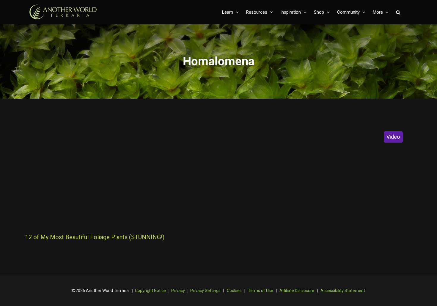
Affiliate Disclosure (296, 290)
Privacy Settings (205, 290)
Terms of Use (260, 290)
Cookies (234, 290)
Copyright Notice (150, 290)
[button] (398, 12)
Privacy (178, 290)
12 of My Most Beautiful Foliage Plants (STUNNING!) (94, 237)
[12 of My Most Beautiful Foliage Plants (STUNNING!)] (119, 175)
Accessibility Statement (342, 290)
